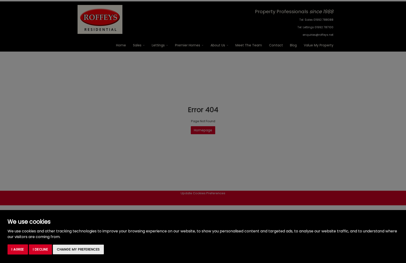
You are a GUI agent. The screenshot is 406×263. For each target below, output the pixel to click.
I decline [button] (40, 249)
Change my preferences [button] (78, 249)
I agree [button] (18, 249)
